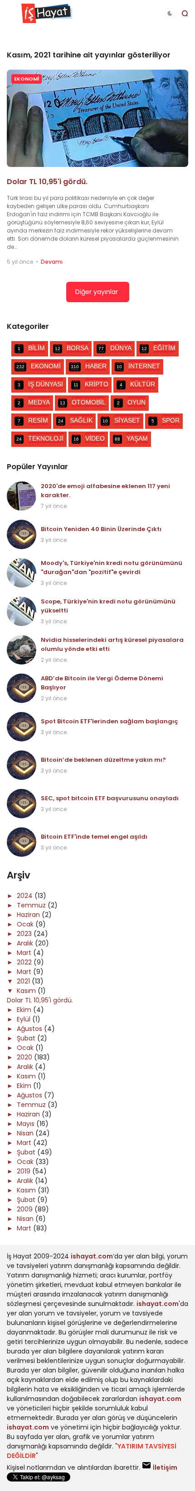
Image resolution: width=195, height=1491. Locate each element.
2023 (25, 933)
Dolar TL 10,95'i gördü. (47, 181)
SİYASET (121, 420)
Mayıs (26, 1123)
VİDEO (89, 438)
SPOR (165, 420)
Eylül (24, 1019)
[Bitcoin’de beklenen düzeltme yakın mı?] (21, 765)
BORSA (71, 347)
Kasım (27, 990)
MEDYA (34, 402)
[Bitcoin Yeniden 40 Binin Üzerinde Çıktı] (21, 534)
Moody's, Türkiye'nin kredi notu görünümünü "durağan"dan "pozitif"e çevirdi (111, 567)
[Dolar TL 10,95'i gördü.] (97, 118)
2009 (25, 1209)
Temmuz (32, 905)
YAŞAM (131, 438)
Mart (25, 952)
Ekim (25, 1009)
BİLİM (31, 347)
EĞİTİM (158, 347)
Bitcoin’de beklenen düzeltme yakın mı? (103, 759)
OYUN (131, 402)
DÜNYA (115, 347)
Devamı (52, 262)
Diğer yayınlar (96, 291)
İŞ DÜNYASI (40, 384)
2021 (24, 981)
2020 (25, 1057)
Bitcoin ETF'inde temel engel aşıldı (94, 836)
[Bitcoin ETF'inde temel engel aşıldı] (21, 842)
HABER (89, 366)
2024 (25, 895)
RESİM (33, 420)
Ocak (26, 924)
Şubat (27, 1038)
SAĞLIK (75, 420)
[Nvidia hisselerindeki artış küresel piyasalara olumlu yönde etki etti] (21, 650)
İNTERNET (138, 366)
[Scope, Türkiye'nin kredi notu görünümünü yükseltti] (21, 611)
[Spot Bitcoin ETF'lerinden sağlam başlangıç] (21, 726)
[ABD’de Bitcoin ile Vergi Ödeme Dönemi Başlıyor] (21, 688)
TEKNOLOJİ (39, 438)
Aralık (26, 943)
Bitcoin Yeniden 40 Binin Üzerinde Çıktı (101, 529)
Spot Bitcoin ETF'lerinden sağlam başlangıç (109, 721)
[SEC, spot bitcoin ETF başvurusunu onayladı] (21, 803)
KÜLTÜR (137, 384)
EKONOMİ (26, 78)
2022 (25, 962)
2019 (24, 1171)
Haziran (29, 914)
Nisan (26, 1133)
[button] (170, 13)
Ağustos (30, 1028)
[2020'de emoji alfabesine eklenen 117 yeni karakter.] (21, 496)
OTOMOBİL (83, 402)
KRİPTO (91, 384)
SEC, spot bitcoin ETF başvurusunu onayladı (110, 798)
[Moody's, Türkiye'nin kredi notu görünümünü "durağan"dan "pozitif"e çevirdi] (21, 573)
